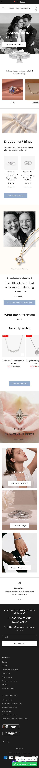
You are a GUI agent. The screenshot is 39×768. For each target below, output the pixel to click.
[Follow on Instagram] (8, 742)
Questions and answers (10, 681)
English (18, 748)
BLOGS (4, 666)
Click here (22, 2)
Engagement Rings (14, 44)
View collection (19, 439)
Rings (12, 102)
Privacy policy (7, 700)
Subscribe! (19, 644)
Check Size (6, 673)
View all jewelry (19, 383)
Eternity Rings (19, 525)
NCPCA (5, 684)
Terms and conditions (9, 707)
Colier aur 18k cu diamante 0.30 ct (13, 362)
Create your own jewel (10, 669)
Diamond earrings (19, 483)
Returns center (7, 677)
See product (11, 187)
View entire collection (15, 195)
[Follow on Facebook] (3, 742)
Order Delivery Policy (9, 715)
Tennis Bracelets (19, 568)
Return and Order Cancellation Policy (15, 718)
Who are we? (7, 711)
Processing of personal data (12, 703)
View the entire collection (19, 303)
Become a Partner (8, 688)
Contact (4, 662)
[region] (19, 589)
